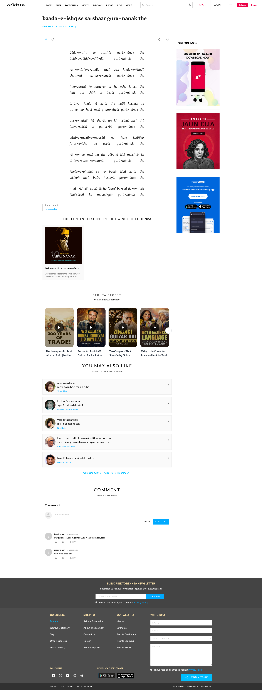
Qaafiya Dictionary (60, 628)
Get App (242, 5)
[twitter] (60, 675)
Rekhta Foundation (94, 621)
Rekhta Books (124, 647)
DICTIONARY (71, 5)
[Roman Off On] (45, 39)
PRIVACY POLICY (57, 686)
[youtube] (67, 675)
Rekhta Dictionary (126, 634)
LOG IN (217, 4)
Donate (254, 5)
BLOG (119, 5)
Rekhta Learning (125, 641)
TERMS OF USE (73, 686)
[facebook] (53, 675)
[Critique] (52, 39)
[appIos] (125, 675)
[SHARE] (159, 39)
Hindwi (120, 621)
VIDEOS (85, 5)
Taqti (52, 634)
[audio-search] (190, 5)
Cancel (146, 521)
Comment (161, 521)
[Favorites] (167, 39)
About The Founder (94, 628)
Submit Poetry (57, 647)
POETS (49, 5)
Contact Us (89, 634)
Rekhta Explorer (92, 647)
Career (87, 641)
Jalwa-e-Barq (52, 209)
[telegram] (81, 675)
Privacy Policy (140, 602)
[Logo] (15, 5)
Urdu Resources (58, 641)
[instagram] (74, 675)
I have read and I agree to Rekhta (123, 602)
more (129, 5)
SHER (59, 5)
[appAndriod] (106, 675)
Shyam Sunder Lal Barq (59, 27)
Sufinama (122, 628)
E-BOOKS (97, 5)
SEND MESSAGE (199, 677)
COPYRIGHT (86, 686)
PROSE (109, 5)
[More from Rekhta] (230, 5)
